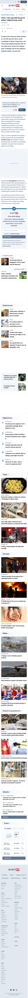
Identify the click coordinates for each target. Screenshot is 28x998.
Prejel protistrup (4, 653)
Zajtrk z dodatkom (5, 495)
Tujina (5, 474)
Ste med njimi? (8, 421)
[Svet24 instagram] (16, 990)
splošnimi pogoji (15, 233)
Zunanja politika (8, 451)
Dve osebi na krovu (5, 678)
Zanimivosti (3, 271)
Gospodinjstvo (8, 442)
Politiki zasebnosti (6, 246)
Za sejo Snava (4, 574)
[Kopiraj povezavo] (5, 31)
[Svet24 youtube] (13, 990)
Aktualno (6, 792)
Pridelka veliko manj (5, 778)
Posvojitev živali (9, 802)
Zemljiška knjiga (8, 432)
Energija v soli (4, 544)
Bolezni (11, 340)
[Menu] (2, 5)
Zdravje (11, 319)
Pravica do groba (5, 701)
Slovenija (6, 554)
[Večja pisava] (26, 31)
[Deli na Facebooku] (2, 31)
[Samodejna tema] (15, 2)
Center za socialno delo (6, 623)
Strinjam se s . (12, 233)
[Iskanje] (26, 5)
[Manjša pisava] (21, 31)
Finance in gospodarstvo (11, 711)
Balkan (5, 633)
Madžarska (3, 731)
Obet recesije (4, 519)
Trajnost (11, 330)
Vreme (6, 823)
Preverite (12, 309)
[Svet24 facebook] (11, 990)
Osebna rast (8, 459)
